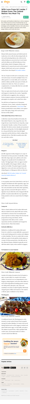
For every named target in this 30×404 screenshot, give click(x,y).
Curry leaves (20, 106)
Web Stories (3, 375)
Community (17, 375)
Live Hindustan (11, 390)
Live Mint (16, 390)
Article (6, 6)
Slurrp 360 (25, 375)
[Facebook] (22, 368)
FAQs (12, 380)
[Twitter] (25, 368)
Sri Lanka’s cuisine (20, 70)
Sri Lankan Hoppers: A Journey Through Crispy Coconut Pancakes (21, 145)
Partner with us (17, 380)
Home (2, 6)
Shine (26, 390)
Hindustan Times (4, 390)
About (2, 380)
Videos (3, 376)
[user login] (28, 2)
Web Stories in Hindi (10, 375)
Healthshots (4, 392)
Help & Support (7, 380)
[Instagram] (27, 368)
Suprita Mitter (6, 16)
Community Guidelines (6, 385)
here (15, 353)
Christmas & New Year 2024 (15, 376)
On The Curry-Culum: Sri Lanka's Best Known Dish (8, 145)
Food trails (8, 376)
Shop (22, 375)
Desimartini (22, 390)
